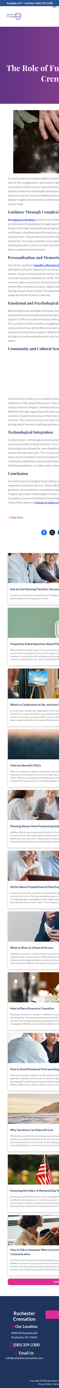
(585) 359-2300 (44, 3)
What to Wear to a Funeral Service (31, 947)
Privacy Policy (45, 1384)
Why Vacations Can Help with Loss (31, 1130)
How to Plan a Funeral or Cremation (32, 1008)
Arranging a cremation (21, 219)
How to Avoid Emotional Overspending (34, 1069)
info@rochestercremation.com (24, 1358)
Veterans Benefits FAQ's (25, 765)
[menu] (54, 6)
